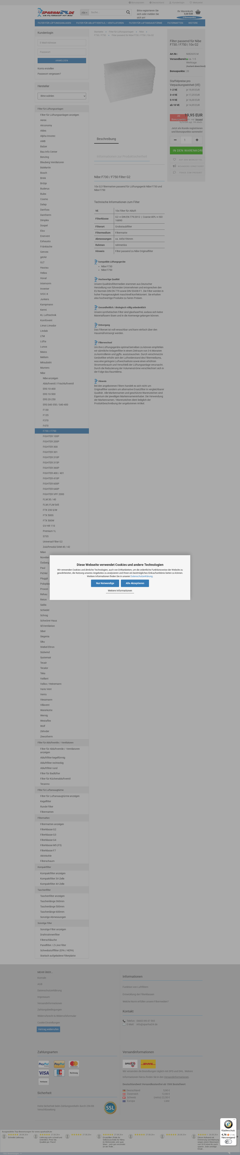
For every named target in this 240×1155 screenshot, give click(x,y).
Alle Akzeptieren (135, 583)
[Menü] (234, 1120)
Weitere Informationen (120, 590)
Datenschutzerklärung (142, 576)
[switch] (228, 1142)
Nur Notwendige (105, 583)
